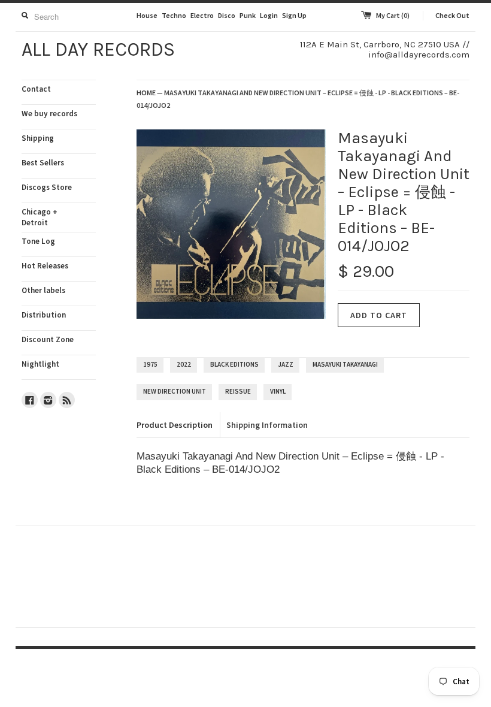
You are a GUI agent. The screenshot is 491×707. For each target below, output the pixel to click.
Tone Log (38, 241)
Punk (248, 15)
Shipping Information (267, 424)
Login (269, 15)
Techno (174, 15)
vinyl (278, 391)
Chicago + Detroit (39, 217)
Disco (226, 15)
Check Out (452, 15)
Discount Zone (48, 339)
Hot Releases (45, 266)
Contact (36, 89)
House (147, 15)
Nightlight (40, 364)
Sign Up (294, 15)
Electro (202, 15)
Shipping (38, 138)
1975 (150, 364)
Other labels (43, 290)
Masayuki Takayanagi (345, 364)
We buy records (49, 113)
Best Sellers (43, 163)
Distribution (44, 315)
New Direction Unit (174, 391)
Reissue (238, 391)
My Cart (393, 15)
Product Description (175, 424)
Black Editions (234, 364)
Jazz (285, 364)
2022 (184, 364)
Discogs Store (47, 187)
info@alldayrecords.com (418, 54)
